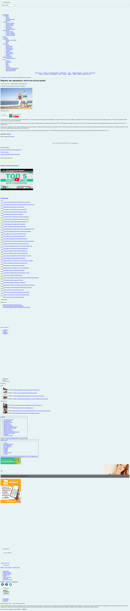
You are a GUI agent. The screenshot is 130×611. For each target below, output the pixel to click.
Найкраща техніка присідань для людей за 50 (13, 207)
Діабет (74, 74)
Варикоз (79, 74)
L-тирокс (6, 453)
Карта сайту (6, 600)
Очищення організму (77, 72)
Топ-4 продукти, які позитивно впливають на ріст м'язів (16, 292)
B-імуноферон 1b (8, 445)
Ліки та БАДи (9, 47)
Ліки (4, 36)
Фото (7, 63)
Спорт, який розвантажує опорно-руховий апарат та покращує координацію (20, 277)
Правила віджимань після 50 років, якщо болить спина (16, 243)
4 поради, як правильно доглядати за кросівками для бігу (16, 294)
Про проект (6, 598)
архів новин (4, 299)
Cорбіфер (6, 448)
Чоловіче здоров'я (10, 23)
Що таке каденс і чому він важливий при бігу (13, 297)
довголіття (11, 136)
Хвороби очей (7, 423)
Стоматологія (9, 49)
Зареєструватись (8, 567)
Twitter (4, 331)
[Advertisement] (5, 317)
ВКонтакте (5, 333)
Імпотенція (8, 56)
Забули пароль (16, 567)
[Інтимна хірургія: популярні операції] (65, 469)
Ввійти (2, 567)
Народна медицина (7, 57)
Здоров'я (5, 21)
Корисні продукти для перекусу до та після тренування (16, 267)
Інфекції (8, 51)
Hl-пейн (5, 451)
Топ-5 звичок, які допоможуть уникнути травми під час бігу (17, 255)
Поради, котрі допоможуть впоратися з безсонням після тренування (19, 285)
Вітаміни (8, 20)
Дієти (7, 17)
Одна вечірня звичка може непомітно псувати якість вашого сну (28, 405)
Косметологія (9, 27)
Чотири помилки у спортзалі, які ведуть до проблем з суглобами (18, 260)
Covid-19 (89, 74)
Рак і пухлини (9, 46)
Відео (7, 64)
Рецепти (8, 18)
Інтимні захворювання (11, 69)
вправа (5, 136)
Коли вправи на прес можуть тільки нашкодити (14, 236)
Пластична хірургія (10, 29)
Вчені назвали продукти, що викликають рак (23, 407)
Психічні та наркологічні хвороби (11, 431)
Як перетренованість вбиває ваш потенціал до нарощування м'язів (18, 228)
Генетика (8, 66)
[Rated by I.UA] (6, 591)
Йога (7, 42)
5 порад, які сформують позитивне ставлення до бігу (15, 263)
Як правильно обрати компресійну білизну (13, 280)
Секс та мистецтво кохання (12, 68)
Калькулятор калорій (11, 70)
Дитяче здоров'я (9, 24)
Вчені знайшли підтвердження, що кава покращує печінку (26, 413)
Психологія (8, 62)
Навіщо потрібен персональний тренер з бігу (13, 289)
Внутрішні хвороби (8, 422)
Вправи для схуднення (11, 40)
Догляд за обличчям (10, 34)
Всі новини (6, 14)
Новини (8, 60)
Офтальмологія (9, 48)
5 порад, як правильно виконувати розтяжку (13, 306)
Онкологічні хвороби (8, 430)
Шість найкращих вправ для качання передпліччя (14, 233)
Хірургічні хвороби (8, 435)
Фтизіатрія (6, 434)
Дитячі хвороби (7, 420)
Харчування (6, 15)
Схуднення (5, 38)
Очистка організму (10, 19)
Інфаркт (70, 74)
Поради (60, 74)
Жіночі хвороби (7, 424)
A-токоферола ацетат (8, 444)
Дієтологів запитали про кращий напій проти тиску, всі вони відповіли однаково (31, 410)
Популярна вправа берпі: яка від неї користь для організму (16, 202)
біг (8, 136)
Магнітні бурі (63, 72)
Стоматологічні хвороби (9, 433)
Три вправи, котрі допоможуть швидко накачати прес (15, 248)
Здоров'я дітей (6, 574)
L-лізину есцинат (8, 452)
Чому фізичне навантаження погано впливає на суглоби (16, 272)
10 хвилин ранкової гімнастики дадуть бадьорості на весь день (17, 246)
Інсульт (64, 74)
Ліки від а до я (38, 72)
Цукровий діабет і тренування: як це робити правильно (16, 216)
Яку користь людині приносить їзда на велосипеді (14, 209)
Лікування (5, 43)
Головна (2, 77)
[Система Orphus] (74, 143)
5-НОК (5, 442)
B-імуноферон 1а (7, 446)
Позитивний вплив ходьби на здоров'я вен (13, 214)
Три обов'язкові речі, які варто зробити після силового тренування (18, 241)
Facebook (5, 332)
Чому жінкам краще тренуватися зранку (12, 304)
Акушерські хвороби (8, 419)
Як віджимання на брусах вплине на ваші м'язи (14, 258)
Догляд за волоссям (10, 35)
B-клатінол (6, 447)
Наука (7, 65)
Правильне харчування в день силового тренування (15, 238)
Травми (7, 45)
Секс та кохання (7, 577)
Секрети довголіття (10, 58)
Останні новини (4, 198)
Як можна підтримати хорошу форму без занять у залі (15, 221)
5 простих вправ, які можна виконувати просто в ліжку (16, 219)
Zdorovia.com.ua (4, 603)
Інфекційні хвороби (8, 425)
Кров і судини (9, 52)
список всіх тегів (5, 562)
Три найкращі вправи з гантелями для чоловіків (14, 282)
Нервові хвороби (7, 429)
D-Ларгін (6, 450)
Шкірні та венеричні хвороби (10, 427)
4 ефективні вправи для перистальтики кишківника (15, 250)
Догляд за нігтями (10, 32)
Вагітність (8, 26)
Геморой (8, 54)
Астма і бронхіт (9, 53)
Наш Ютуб (5, 330)
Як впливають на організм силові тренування (13, 265)
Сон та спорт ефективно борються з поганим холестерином (17, 231)
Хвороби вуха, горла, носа (10, 428)
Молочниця (92, 72)
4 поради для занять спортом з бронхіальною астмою (15, 253)
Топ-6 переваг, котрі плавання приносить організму (15, 211)
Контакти (5, 601)
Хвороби (5, 37)
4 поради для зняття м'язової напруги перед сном (14, 226)
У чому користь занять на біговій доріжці (12, 275)
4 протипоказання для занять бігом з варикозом (14, 224)
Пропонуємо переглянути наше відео (9, 165)
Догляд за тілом (9, 31)
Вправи (84, 74)
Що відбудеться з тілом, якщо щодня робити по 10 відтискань (17, 287)
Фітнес (7, 41)
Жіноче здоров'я (9, 25)
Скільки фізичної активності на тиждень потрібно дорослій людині (18, 204)
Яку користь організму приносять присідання (13, 270)
